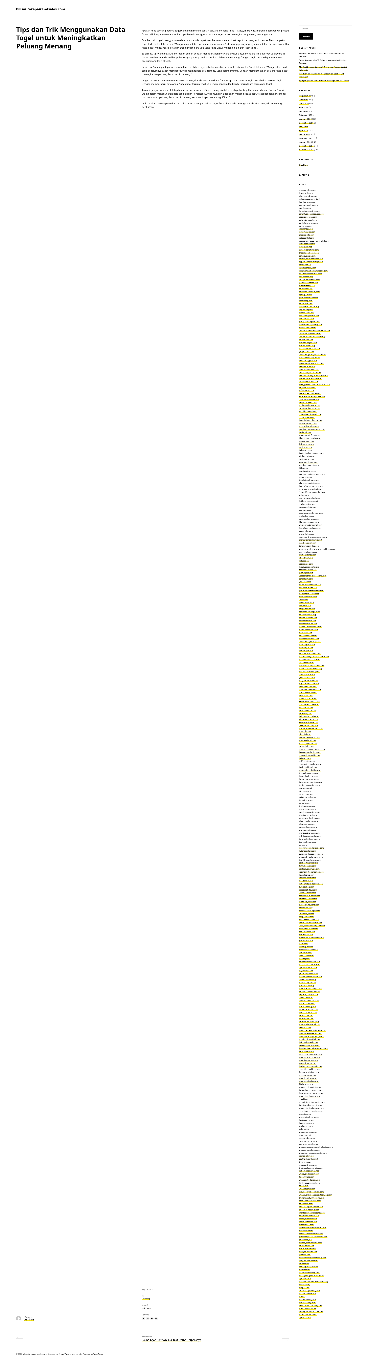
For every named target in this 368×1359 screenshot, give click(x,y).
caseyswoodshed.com (308, 928)
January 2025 (305, 142)
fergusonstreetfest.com (309, 1215)
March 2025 (304, 134)
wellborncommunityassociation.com (314, 330)
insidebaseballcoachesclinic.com (312, 1227)
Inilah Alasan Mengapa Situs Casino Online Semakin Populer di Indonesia (88, 1339)
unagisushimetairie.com (309, 279)
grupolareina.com (306, 351)
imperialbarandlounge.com (310, 420)
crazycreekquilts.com (308, 692)
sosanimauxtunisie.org (309, 306)
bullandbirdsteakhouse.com (311, 1090)
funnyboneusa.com (307, 865)
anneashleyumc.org (307, 1063)
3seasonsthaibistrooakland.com (312, 575)
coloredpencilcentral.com (310, 414)
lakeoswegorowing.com (309, 1272)
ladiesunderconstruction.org (311, 363)
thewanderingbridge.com (310, 770)
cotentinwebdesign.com (309, 357)
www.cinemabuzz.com (308, 1132)
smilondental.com (307, 504)
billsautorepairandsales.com (311, 1206)
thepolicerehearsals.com (309, 659)
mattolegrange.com (307, 809)
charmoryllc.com (306, 647)
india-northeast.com (308, 402)
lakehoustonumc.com (308, 1009)
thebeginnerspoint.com (309, 638)
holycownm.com (306, 880)
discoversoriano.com (308, 635)
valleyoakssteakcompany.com (312, 925)
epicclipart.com (305, 294)
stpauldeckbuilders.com (309, 1069)
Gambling (146, 1298)
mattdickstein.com (307, 1003)
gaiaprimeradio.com (307, 797)
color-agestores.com (308, 596)
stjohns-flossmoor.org (308, 862)
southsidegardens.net (308, 1159)
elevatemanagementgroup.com (312, 1257)
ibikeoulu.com (305, 758)
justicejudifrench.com (308, 767)
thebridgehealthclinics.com (310, 976)
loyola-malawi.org (306, 602)
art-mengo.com (306, 794)
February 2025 (305, 138)
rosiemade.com (305, 477)
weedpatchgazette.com (309, 465)
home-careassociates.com (310, 584)
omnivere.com (305, 226)
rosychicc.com (305, 605)
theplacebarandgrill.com (309, 910)
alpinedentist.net (306, 312)
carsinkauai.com (306, 1230)
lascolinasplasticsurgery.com (311, 1093)
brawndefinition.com (308, 686)
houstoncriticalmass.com (310, 653)
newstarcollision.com (308, 507)
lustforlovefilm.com (307, 710)
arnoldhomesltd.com (308, 411)
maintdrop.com (306, 300)
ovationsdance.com (307, 554)
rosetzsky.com (305, 731)
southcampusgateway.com (310, 324)
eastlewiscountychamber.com (311, 665)
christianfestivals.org (308, 815)
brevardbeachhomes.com (310, 393)
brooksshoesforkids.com (309, 961)
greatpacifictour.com (308, 890)
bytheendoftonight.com (309, 611)
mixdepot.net (305, 1135)
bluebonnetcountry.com (309, 291)
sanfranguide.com (307, 644)
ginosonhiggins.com (308, 827)
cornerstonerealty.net (308, 1144)
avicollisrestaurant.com (309, 904)
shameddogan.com (307, 982)
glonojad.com (305, 734)
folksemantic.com (306, 444)
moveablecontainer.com (309, 348)
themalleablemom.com (309, 773)
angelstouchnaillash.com (309, 498)
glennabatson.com (307, 677)
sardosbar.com (305, 447)
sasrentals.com (305, 510)
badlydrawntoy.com (307, 1006)
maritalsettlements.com (309, 833)
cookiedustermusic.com (309, 869)
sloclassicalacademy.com (309, 671)
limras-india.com (306, 193)
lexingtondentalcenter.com (310, 528)
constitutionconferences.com (311, 937)
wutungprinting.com (308, 830)
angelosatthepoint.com (309, 919)
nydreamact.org (306, 276)
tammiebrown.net (307, 800)
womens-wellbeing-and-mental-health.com (317, 549)
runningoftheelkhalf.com (309, 1039)
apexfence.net (305, 1317)
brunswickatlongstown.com (311, 782)
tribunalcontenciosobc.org (310, 668)
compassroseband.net (308, 949)
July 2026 (303, 99)
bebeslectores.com (307, 366)
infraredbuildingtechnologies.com (313, 375)
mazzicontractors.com (308, 1165)
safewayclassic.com (307, 256)
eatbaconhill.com (306, 238)
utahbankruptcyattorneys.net (312, 429)
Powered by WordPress (93, 1354)
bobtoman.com (306, 303)
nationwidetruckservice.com (311, 883)
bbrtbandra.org (306, 288)
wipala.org (303, 599)
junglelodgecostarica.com (310, 812)
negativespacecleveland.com (311, 848)
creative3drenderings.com (310, 988)
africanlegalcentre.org (308, 719)
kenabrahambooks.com (309, 701)
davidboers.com (306, 997)
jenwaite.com (304, 1254)
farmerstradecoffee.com (309, 991)
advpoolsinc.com (306, 916)
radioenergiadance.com (309, 315)
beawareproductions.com (310, 752)
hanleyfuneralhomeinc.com (311, 486)
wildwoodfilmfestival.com (310, 333)
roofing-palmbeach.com (309, 405)
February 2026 (305, 115)
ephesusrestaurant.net (309, 1170)
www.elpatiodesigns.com (309, 1180)
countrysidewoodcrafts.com (311, 258)
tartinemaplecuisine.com (309, 785)
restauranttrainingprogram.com (313, 537)
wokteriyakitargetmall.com (310, 525)
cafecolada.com (305, 632)
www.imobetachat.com (309, 1000)
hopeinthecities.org (307, 614)
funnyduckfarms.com (308, 1251)
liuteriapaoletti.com (307, 851)
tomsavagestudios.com (309, 546)
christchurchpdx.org (308, 698)
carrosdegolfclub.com (308, 381)
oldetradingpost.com (308, 360)
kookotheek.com (306, 318)
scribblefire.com (306, 578)
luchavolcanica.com (307, 877)
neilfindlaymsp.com (307, 901)
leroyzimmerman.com (308, 1260)
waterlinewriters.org (307, 979)
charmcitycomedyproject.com (312, 749)
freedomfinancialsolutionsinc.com (313, 1048)
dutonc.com (304, 803)
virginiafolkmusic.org (308, 552)
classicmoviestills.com (308, 629)
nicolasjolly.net (305, 713)
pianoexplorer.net (306, 1156)
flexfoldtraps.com (306, 1051)
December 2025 (306, 123)
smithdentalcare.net (307, 1308)
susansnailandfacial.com (309, 1024)
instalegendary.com (307, 267)
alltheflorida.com (306, 1224)
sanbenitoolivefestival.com (310, 626)
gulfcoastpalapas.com (308, 973)
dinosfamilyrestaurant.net (310, 372)
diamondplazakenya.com (310, 1200)
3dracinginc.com (306, 650)
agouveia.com (305, 1278)
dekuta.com (304, 1129)
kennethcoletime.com (308, 776)
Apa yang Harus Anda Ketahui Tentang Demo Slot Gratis (324, 80)
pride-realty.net (305, 1239)
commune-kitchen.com (309, 704)
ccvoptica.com (305, 1114)
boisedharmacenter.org (309, 593)
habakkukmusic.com (308, 1012)
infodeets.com (305, 208)
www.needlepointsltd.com (310, 1087)
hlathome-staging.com (309, 522)
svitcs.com (303, 943)
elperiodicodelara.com (308, 196)
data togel (146, 1308)
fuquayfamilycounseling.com (311, 1275)
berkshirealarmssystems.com (311, 453)
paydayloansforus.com (309, 249)
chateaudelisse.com (307, 327)
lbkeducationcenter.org (309, 567)
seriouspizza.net (306, 946)
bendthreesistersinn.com (310, 860)
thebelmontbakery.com (309, 252)
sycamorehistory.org (308, 1141)
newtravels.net (305, 246)
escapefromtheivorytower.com (312, 396)
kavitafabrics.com (306, 875)
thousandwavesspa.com (309, 895)
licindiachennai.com (307, 202)
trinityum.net (304, 1162)
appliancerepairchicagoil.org (311, 261)
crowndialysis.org (306, 534)
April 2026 (303, 107)
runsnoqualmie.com (307, 1075)
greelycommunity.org (308, 725)
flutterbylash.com (306, 1245)
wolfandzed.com (306, 1126)
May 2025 (303, 126)
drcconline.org (305, 907)
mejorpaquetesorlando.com (311, 489)
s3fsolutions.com (306, 390)
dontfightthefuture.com (309, 408)
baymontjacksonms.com (309, 839)
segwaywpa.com (306, 970)
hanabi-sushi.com (306, 1123)
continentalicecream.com (310, 689)
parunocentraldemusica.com (311, 1191)
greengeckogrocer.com (309, 519)
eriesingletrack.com (307, 471)
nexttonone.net (306, 1015)
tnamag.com (304, 958)
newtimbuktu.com (307, 232)
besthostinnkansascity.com (310, 1305)
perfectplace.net (306, 572)
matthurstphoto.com (308, 1221)
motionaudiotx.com (307, 1293)
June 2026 (304, 103)
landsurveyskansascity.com (310, 1066)
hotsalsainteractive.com (309, 211)
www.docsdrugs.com (308, 1078)
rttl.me (302, 1296)
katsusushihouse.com (308, 722)
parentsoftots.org (306, 985)
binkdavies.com (306, 695)
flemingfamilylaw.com (308, 1266)
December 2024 (306, 146)
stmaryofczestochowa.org (310, 764)
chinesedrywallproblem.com (311, 857)
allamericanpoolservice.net (310, 540)
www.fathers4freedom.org (310, 1033)
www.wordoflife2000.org (309, 435)
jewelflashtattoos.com (308, 282)
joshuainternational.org (309, 1021)
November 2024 (306, 150)
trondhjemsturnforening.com (311, 1198)
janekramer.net (305, 788)
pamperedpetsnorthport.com (312, 474)
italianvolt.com (305, 450)
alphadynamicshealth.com (310, 1242)
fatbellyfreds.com (306, 1177)
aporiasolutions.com (308, 967)
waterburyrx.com (306, 913)
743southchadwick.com (309, 399)
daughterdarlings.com (308, 205)
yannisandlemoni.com (308, 462)
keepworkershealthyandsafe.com (313, 270)
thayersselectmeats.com (309, 964)
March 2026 (304, 111)
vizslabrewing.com (307, 456)
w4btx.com (304, 495)
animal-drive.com (306, 955)
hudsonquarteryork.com (309, 1183)
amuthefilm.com (306, 707)
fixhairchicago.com (307, 931)
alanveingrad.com (307, 824)
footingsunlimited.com (309, 1072)
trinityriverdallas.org (308, 569)
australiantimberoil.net (309, 369)
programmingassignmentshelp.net (314, 241)
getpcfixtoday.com (307, 285)
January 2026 (305, 119)
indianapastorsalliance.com (310, 922)
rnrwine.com (304, 1269)
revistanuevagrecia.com (309, 737)
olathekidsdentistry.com (309, 483)
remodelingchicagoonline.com (312, 1102)
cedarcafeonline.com (308, 217)
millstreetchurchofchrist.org (311, 1233)
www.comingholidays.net (310, 641)
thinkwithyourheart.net (309, 426)
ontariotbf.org (305, 264)
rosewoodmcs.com (307, 1138)
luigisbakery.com (306, 1120)
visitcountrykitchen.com (309, 818)
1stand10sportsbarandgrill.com (312, 492)
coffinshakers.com (307, 761)
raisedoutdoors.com (308, 423)
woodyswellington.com (309, 1173)
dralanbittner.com (306, 459)
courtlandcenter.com (308, 898)
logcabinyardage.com (308, 994)
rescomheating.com (307, 1299)
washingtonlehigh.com (309, 1117)
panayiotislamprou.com (309, 321)
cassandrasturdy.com (308, 623)
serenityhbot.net (306, 1018)
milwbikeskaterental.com (310, 836)
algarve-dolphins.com (308, 821)
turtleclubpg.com (306, 886)
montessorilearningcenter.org (312, 1212)
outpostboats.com (307, 608)
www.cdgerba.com (307, 1188)
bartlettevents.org (307, 345)
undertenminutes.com (308, 223)
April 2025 (303, 130)
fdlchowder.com (306, 1084)
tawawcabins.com (306, 441)
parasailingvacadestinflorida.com (313, 1236)
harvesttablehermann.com (310, 378)
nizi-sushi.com (305, 791)
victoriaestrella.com (307, 892)
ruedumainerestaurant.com (311, 728)
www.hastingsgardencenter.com (313, 1153)
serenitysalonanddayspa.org (311, 214)
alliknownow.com (306, 662)
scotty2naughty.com (308, 743)
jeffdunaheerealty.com (308, 1042)
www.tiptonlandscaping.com (311, 1108)
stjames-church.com (307, 740)
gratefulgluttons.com (308, 617)
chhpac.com (304, 1287)
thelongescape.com (307, 806)
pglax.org (303, 845)
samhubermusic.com (308, 1314)
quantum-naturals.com (309, 1209)
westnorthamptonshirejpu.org (312, 336)
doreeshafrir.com (306, 746)
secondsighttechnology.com (311, 513)
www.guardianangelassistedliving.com (315, 1194)
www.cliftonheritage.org (309, 1096)
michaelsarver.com (307, 516)
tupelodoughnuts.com (309, 480)
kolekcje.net (304, 561)
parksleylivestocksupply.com (311, 590)
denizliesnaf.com (306, 934)
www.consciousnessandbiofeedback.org (316, 1147)
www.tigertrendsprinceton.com (312, 1030)
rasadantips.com (306, 228)
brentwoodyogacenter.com (310, 1105)
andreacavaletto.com (308, 587)
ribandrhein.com (306, 557)
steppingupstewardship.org (311, 1111)
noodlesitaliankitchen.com (310, 273)
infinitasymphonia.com (309, 716)
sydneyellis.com (306, 531)
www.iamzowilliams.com (309, 1150)
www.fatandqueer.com (308, 1060)
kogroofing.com (306, 309)
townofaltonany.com (308, 842)
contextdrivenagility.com (309, 755)
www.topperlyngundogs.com (311, 1036)
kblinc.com (303, 468)
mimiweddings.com (307, 1302)
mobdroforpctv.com (307, 620)
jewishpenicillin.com (307, 543)
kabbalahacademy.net (308, 501)
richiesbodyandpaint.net (309, 199)
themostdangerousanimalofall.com (314, 656)
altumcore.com (305, 952)
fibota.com (303, 1185)
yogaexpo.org (305, 581)
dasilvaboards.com (307, 674)
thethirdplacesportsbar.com (311, 1168)
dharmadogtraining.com (309, 1290)
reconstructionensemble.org (311, 872)
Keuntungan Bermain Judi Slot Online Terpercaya (171, 1339)
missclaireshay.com (307, 190)
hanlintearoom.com (307, 1248)
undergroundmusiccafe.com (311, 1311)
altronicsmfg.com (306, 235)
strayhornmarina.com (308, 680)
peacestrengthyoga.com (309, 1045)
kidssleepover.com (307, 243)
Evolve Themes (65, 1354)
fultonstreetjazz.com (308, 342)
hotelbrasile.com (306, 339)
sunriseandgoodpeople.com (311, 854)
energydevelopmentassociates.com (314, 384)
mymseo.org (304, 1284)
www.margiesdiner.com (309, 1081)
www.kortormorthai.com (309, 1057)
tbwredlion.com (306, 1203)
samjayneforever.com (308, 1218)
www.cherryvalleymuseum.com (312, 354)
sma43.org (303, 1099)
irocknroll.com (305, 432)
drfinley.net (304, 1263)
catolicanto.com (306, 564)
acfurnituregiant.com (308, 220)
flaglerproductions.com (309, 683)
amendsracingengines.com (310, 1054)
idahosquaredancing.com (310, 438)
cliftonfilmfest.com (307, 417)
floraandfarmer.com (307, 387)
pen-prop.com (305, 1027)
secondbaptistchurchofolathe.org (313, 1281)
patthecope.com (306, 940)
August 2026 (305, 96)
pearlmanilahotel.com (308, 297)
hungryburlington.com (309, 779)
